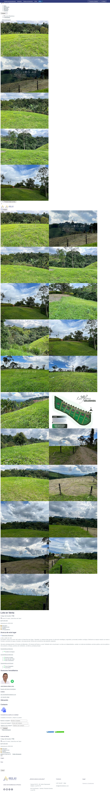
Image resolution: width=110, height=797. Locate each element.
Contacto (6, 10)
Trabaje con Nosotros (28, 1)
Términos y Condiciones (88, 783)
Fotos (5, 5)
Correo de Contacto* (6, 723)
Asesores (6, 8)
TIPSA (35, 1)
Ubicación (6, 9)
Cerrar (2, 770)
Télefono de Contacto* (6, 725)
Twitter (52, 731)
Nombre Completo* (5, 720)
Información (6, 7)
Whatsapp (61, 731)
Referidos (19, 1)
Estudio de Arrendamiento (10, 1)
